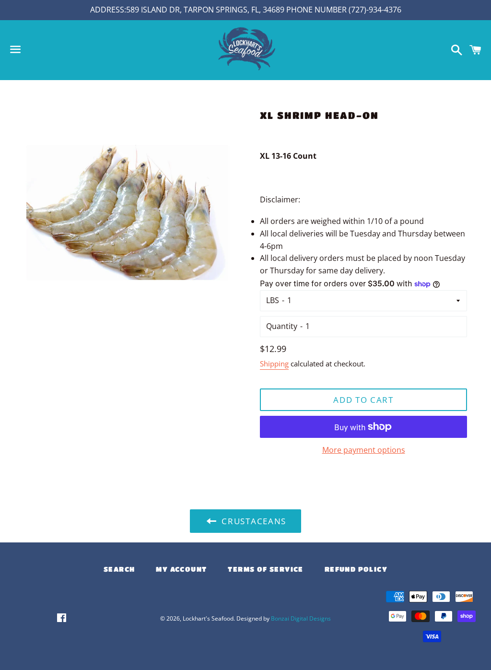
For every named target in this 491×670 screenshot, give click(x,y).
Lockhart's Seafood (208, 618)
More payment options (363, 450)
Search (119, 569)
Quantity (281, 326)
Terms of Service (265, 569)
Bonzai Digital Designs (301, 618)
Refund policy (356, 569)
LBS (272, 300)
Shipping (274, 363)
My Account (181, 569)
